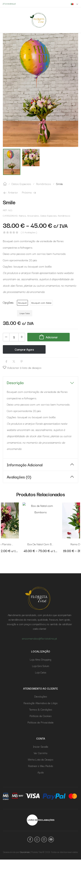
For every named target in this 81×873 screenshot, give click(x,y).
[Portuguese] (74, 3)
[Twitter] (13, 361)
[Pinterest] (22, 361)
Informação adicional (25, 465)
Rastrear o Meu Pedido (40, 766)
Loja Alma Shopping (40, 659)
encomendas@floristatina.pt (39, 638)
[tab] (40, 383)
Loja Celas (40, 672)
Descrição (15, 382)
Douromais (25, 852)
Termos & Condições (40, 709)
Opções (8, 302)
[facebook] (30, 839)
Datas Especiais (21, 183)
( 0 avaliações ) (29, 232)
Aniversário (33, 216)
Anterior (12, 192)
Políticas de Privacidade (40, 722)
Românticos (43, 183)
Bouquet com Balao (41, 303)
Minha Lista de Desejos (40, 759)
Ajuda (40, 772)
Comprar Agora (24, 349)
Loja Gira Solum (40, 666)
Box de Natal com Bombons (44, 544)
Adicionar (52, 337)
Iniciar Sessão (40, 746)
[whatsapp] (37, 839)
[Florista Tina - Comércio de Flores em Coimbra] (38, 20)
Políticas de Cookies (40, 716)
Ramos (22, 216)
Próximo (29, 192)
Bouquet (22, 303)
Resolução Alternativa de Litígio (41, 703)
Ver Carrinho (40, 753)
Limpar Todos (24, 313)
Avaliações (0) (19, 477)
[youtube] (51, 839)
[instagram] (44, 839)
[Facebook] (6, 361)
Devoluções (40, 696)
